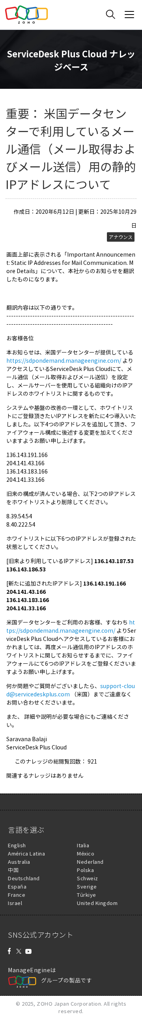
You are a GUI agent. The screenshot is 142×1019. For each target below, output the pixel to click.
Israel (15, 903)
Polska (85, 870)
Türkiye (86, 894)
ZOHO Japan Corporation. (70, 1003)
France (16, 894)
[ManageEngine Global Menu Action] (129, 14)
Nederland (90, 861)
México (85, 853)
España (17, 886)
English (17, 845)
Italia (83, 845)
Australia (19, 861)
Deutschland (24, 878)
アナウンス (121, 237)
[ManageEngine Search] (110, 14)
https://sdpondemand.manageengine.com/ (63, 360)
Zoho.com (26, 14)
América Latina (26, 853)
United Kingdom (97, 903)
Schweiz (87, 878)
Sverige (87, 886)
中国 (13, 870)
